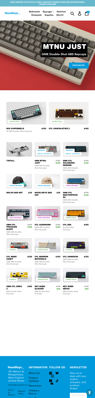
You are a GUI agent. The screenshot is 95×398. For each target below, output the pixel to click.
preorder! (78, 65)
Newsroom (35, 386)
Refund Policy (21, 392)
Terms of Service (11, 392)
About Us (34, 373)
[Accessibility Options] (89, 392)
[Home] (13, 14)
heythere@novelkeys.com (16, 385)
